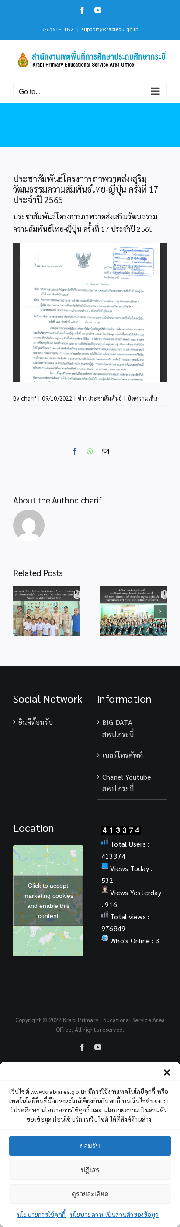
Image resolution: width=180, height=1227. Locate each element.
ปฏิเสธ (90, 1170)
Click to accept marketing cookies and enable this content (48, 900)
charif (28, 398)
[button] (167, 1072)
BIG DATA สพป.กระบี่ (118, 728)
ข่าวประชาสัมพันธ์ (100, 398)
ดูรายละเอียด (90, 1194)
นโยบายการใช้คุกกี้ (41, 1214)
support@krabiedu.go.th (109, 28)
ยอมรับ (90, 1146)
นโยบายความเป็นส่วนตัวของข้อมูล (114, 1214)
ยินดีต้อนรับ (35, 722)
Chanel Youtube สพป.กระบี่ (126, 783)
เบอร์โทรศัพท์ (122, 755)
